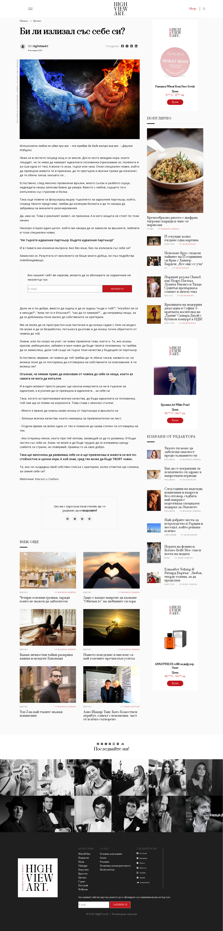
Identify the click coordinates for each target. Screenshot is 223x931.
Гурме (150, 229)
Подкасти (83, 858)
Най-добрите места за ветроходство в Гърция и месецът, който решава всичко (183, 525)
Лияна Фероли (132, 707)
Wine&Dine (84, 854)
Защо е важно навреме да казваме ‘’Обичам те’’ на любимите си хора (110, 599)
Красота (168, 296)
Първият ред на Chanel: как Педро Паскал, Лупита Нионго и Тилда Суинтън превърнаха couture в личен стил (182, 284)
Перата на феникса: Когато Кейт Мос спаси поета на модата (182, 550)
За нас (103, 858)
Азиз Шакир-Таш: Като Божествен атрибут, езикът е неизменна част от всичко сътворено (110, 715)
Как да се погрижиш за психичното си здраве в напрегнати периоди (182, 472)
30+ (166, 268)
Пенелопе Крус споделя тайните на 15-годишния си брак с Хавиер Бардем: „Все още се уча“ (183, 258)
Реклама (104, 861)
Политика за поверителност (115, 865)
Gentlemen (170, 535)
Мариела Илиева (67, 592)
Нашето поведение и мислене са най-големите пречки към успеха (109, 657)
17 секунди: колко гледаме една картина (181, 238)
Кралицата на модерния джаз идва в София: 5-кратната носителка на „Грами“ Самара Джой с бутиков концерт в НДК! (183, 312)
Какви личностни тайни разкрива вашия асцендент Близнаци (46, 657)
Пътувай (83, 885)
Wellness (169, 460)
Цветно (37, 21)
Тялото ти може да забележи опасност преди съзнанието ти (180, 452)
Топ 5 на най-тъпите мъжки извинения (41, 714)
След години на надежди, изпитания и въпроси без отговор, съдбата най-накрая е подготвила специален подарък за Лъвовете (183, 498)
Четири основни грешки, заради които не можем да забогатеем (45, 599)
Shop (192, 9)
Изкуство (169, 244)
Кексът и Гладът (47, 479)
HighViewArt (40, 46)
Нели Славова (185, 558)
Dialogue (83, 865)
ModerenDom (107, 869)
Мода (167, 558)
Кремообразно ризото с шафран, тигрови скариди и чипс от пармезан (172, 221)
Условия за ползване (111, 854)
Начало (24, 21)
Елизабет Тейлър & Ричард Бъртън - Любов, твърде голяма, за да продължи (183, 574)
